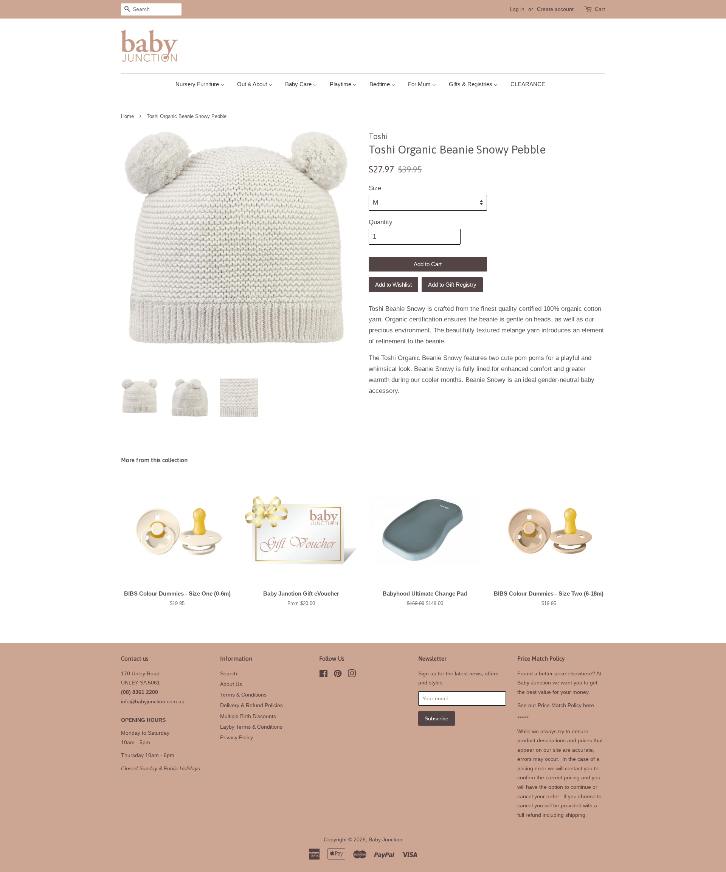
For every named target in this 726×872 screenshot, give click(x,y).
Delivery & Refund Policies (251, 705)
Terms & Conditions (243, 695)
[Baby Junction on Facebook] (323, 675)
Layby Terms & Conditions (251, 727)
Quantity (380, 222)
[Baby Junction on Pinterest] (338, 675)
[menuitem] (203, 84)
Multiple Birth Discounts (248, 716)
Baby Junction (385, 839)
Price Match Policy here (566, 705)
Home (127, 116)
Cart (600, 9)
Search (228, 673)
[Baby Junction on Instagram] (351, 675)
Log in (517, 9)
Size (375, 188)
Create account (555, 9)
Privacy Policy (236, 737)
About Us (231, 684)
